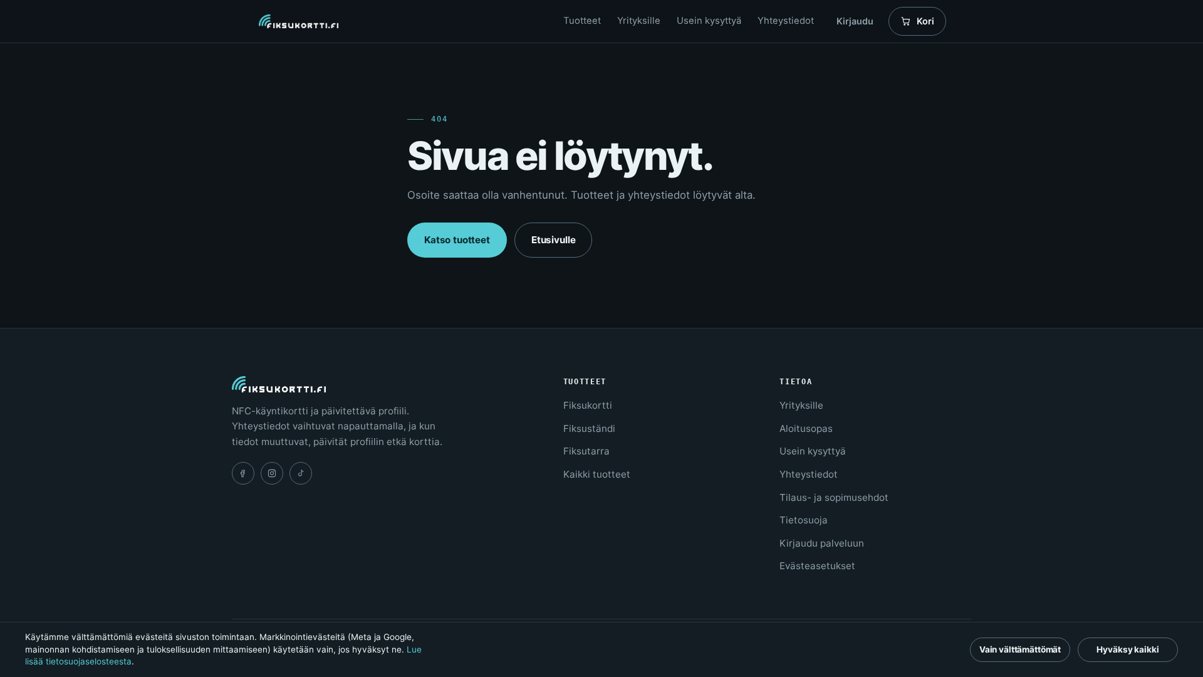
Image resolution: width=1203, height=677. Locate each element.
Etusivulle (553, 240)
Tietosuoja (803, 520)
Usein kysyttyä (709, 20)
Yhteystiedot (786, 20)
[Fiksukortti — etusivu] (298, 21)
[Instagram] (272, 473)
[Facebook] (243, 473)
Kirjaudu (854, 21)
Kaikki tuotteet (596, 474)
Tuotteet (582, 20)
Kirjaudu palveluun (821, 543)
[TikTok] (300, 473)
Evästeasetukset (817, 566)
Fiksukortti (587, 405)
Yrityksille (638, 20)
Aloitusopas (806, 428)
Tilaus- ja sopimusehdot (833, 497)
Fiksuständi (589, 428)
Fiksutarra (586, 451)
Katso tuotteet (457, 240)
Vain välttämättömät (1020, 649)
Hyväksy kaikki (1127, 649)
